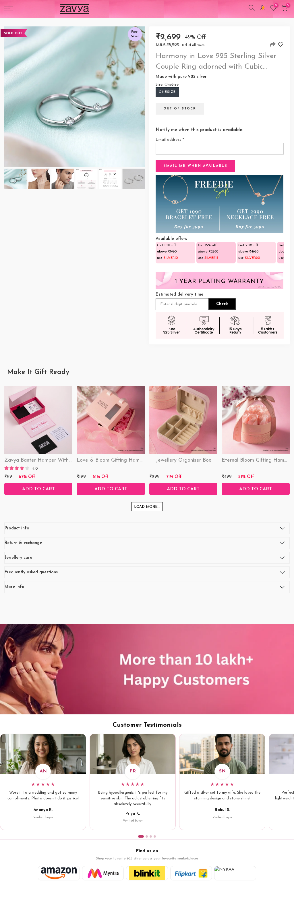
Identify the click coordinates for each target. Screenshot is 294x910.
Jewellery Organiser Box (183, 460)
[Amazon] (59, 873)
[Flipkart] (191, 873)
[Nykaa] (235, 873)
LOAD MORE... (147, 507)
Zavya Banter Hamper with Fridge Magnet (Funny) (64, 460)
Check (222, 304)
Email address (170, 140)
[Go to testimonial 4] (155, 836)
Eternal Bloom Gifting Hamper (257, 460)
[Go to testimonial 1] (141, 836)
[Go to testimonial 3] (151, 836)
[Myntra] (103, 873)
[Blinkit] (147, 873)
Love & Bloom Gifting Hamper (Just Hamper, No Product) (144, 460)
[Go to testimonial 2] (147, 836)
